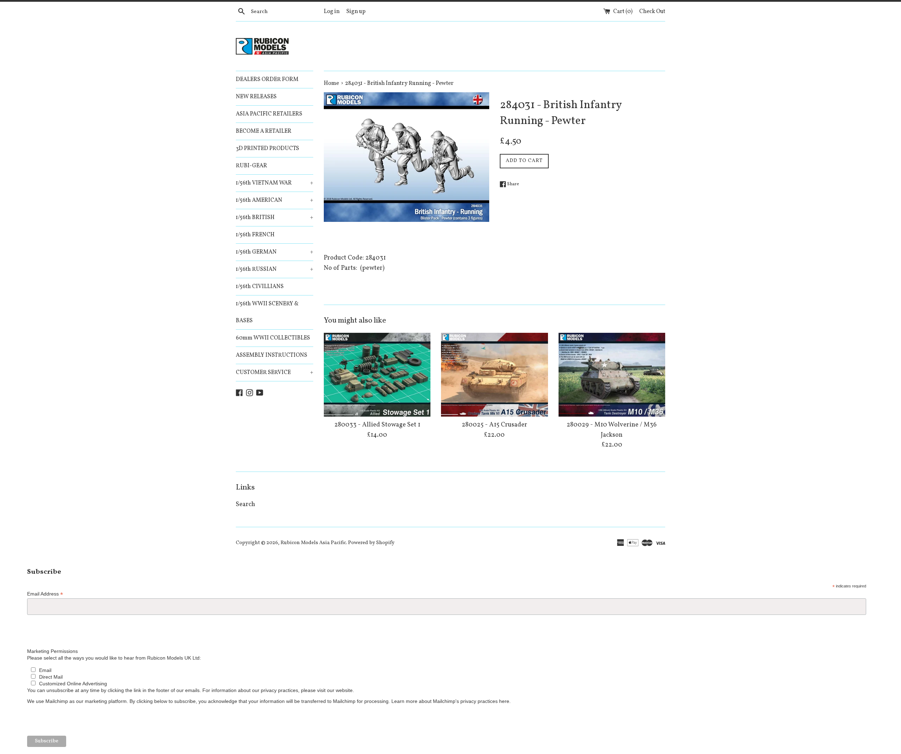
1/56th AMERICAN (274, 200)
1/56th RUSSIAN (274, 269)
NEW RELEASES (256, 97)
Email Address (45, 594)
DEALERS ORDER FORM (267, 79)
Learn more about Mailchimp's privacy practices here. (451, 701)
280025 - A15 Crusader (494, 424)
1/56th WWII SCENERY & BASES (267, 312)
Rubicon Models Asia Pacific (313, 542)
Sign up (356, 11)
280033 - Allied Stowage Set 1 (377, 424)
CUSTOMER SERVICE (274, 372)
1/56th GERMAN (274, 252)
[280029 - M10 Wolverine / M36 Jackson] (612, 374)
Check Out (652, 11)
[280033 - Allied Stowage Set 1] (377, 374)
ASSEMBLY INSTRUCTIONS (271, 355)
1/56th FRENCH (255, 235)
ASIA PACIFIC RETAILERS (269, 114)
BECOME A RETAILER (263, 131)
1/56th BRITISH (274, 218)
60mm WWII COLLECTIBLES (273, 338)
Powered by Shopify (371, 542)
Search (245, 504)
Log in (332, 11)
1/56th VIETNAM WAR (274, 183)
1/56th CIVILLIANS (260, 287)
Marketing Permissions (52, 651)
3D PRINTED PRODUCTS (267, 148)
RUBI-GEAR (251, 166)
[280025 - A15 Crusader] (494, 374)
